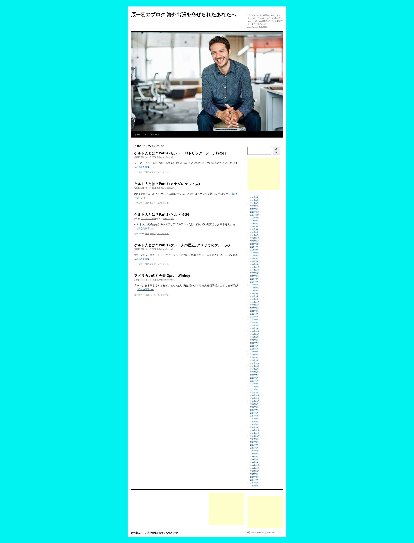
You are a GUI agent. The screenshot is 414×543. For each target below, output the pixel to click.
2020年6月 (254, 378)
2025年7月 (254, 223)
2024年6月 (254, 255)
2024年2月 (254, 261)
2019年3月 (254, 421)
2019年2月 (254, 424)
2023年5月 (254, 287)
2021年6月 (254, 345)
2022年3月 (254, 322)
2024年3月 (254, 258)
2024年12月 (255, 238)
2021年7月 (254, 343)
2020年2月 (254, 389)
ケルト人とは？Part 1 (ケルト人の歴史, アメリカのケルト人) (182, 244)
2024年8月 (254, 249)
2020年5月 (254, 380)
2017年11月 (255, 468)
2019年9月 (254, 404)
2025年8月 (254, 220)
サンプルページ (151, 134)
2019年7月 (254, 410)
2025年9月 (254, 217)
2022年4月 (254, 319)
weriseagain (168, 157)
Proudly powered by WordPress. (263, 532)
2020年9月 (254, 369)
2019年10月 (255, 401)
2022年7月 (254, 313)
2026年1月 (254, 209)
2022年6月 (254, 316)
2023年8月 (254, 278)
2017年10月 (255, 471)
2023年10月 (255, 273)
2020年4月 (254, 383)
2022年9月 (254, 308)
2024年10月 (255, 244)
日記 (147, 172)
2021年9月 (254, 337)
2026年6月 (254, 197)
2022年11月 (255, 305)
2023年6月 (254, 284)
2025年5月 (254, 229)
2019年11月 (255, 398)
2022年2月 (254, 325)
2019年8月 (254, 407)
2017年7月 (254, 479)
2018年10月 (255, 436)
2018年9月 (254, 439)
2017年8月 (254, 477)
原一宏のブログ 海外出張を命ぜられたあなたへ (183, 14)
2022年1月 (254, 328)
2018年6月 (254, 447)
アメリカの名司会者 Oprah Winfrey (162, 275)
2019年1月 (254, 427)
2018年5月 (254, 450)
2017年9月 (254, 474)
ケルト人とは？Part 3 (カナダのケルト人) (167, 183)
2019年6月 (254, 412)
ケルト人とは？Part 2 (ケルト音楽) (161, 214)
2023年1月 (254, 299)
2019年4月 (254, 418)
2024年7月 (254, 252)
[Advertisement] (263, 174)
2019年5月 (254, 415)
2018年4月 (254, 453)
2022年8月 (254, 311)
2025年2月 (254, 232)
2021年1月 (254, 360)
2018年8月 (254, 442)
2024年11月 (255, 241)
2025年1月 (254, 235)
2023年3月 (254, 293)
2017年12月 (255, 465)
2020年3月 (254, 386)
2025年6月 (254, 226)
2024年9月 (254, 246)
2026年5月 (254, 200)
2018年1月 (254, 462)
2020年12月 (255, 363)
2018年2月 (254, 459)
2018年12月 (255, 430)
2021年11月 (255, 331)
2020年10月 (255, 366)
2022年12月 (255, 302)
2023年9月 (254, 276)
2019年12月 (255, 395)
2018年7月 (254, 444)
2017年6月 (254, 482)
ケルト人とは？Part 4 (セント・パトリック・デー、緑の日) (181, 152)
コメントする (163, 172)
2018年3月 (254, 456)
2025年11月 (255, 212)
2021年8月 (254, 340)
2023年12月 (255, 267)
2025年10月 (255, 214)
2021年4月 (254, 351)
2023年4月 (254, 290)
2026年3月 (254, 203)
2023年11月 (255, 270)
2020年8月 (254, 372)
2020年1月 (254, 392)
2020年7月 (254, 375)
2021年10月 (255, 334)
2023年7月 (254, 281)
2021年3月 (254, 354)
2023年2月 (254, 296)
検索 (276, 150)
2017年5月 (254, 485)
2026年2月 (254, 206)
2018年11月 (255, 433)
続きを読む (145, 166)
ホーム (138, 134)
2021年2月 (254, 357)
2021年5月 (254, 348)
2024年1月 (254, 264)
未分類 (153, 172)
